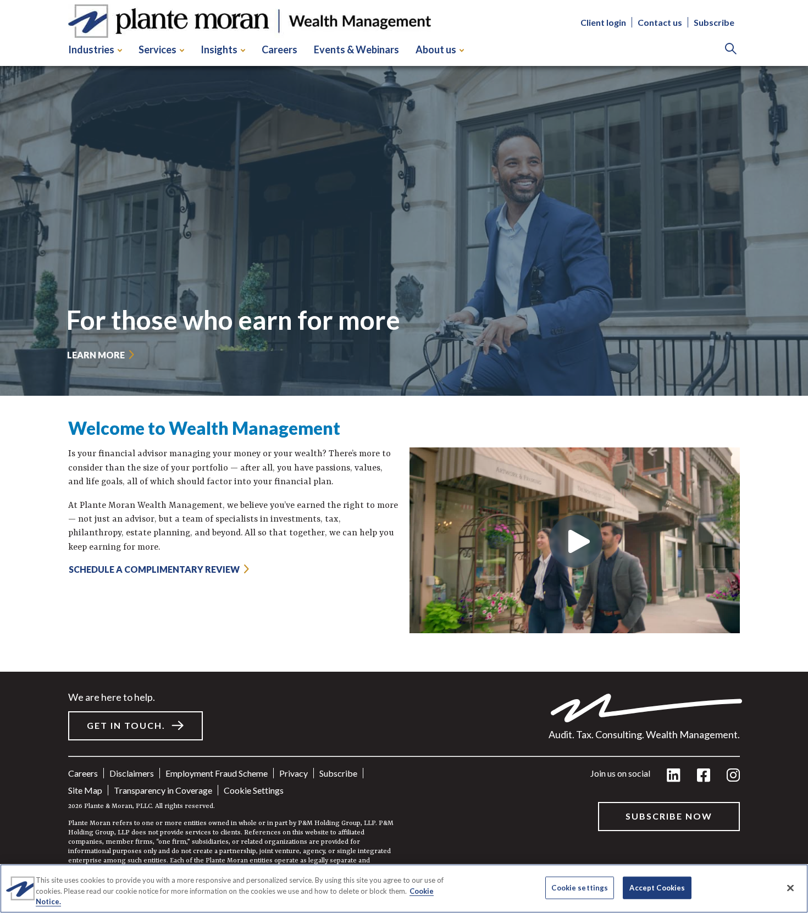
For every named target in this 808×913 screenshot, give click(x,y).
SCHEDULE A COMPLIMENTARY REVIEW (154, 569)
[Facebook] (703, 776)
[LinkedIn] (673, 776)
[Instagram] (733, 776)
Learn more (96, 355)
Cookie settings (254, 790)
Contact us (660, 22)
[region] (404, 888)
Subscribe (714, 22)
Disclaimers (131, 773)
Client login (603, 22)
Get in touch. (126, 725)
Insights (219, 49)
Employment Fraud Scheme (216, 773)
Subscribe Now (669, 816)
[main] (404, 456)
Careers (279, 49)
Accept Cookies (657, 887)
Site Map (85, 790)
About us (436, 49)
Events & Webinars (356, 49)
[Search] (731, 50)
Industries (91, 49)
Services (157, 49)
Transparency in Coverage (163, 790)
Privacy (293, 773)
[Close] (790, 888)
